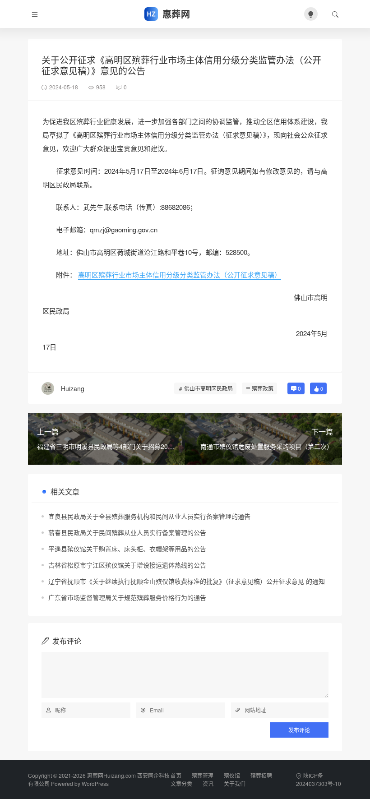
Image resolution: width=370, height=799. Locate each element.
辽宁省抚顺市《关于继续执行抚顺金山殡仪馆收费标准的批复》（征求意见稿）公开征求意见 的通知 (186, 581)
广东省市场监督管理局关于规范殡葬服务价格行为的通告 (127, 597)
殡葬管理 (202, 775)
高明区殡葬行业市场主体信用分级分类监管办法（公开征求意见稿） (179, 274)
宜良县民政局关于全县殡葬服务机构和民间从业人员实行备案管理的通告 (149, 516)
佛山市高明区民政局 (208, 388)
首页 (176, 775)
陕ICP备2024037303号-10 (318, 779)
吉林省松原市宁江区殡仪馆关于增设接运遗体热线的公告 (127, 564)
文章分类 (181, 783)
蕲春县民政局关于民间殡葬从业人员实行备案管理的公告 (127, 532)
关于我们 (234, 783)
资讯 (208, 783)
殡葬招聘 (261, 775)
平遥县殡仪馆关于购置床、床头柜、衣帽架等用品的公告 (127, 548)
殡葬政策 (262, 388)
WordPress (95, 783)
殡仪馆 (232, 775)
